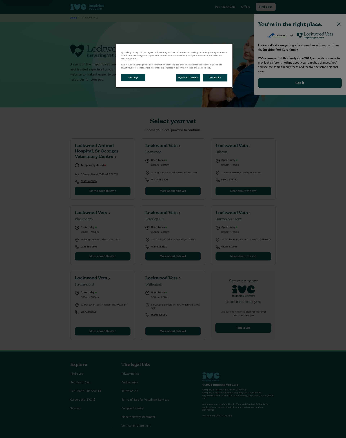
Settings (133, 77)
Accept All (215, 77)
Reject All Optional (188, 77)
